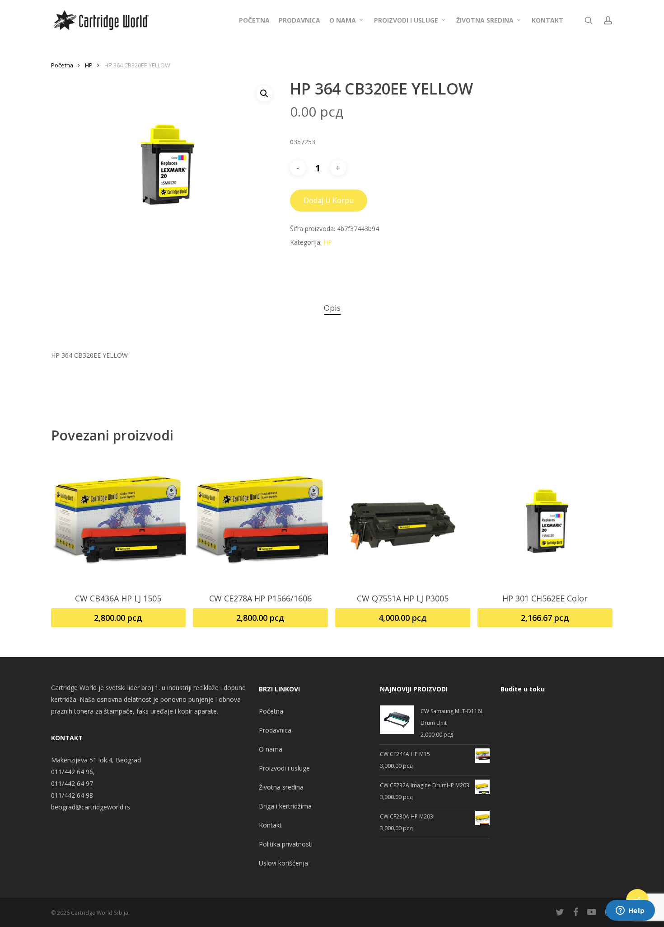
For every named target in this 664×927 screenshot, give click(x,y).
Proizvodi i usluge (284, 768)
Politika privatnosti (286, 844)
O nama (270, 749)
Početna (62, 65)
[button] (264, 93)
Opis (332, 308)
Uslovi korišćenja (283, 863)
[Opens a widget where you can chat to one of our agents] (630, 911)
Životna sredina (281, 787)
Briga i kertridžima (285, 806)
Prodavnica (275, 730)
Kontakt (270, 825)
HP (89, 65)
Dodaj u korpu (329, 200)
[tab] (332, 308)
